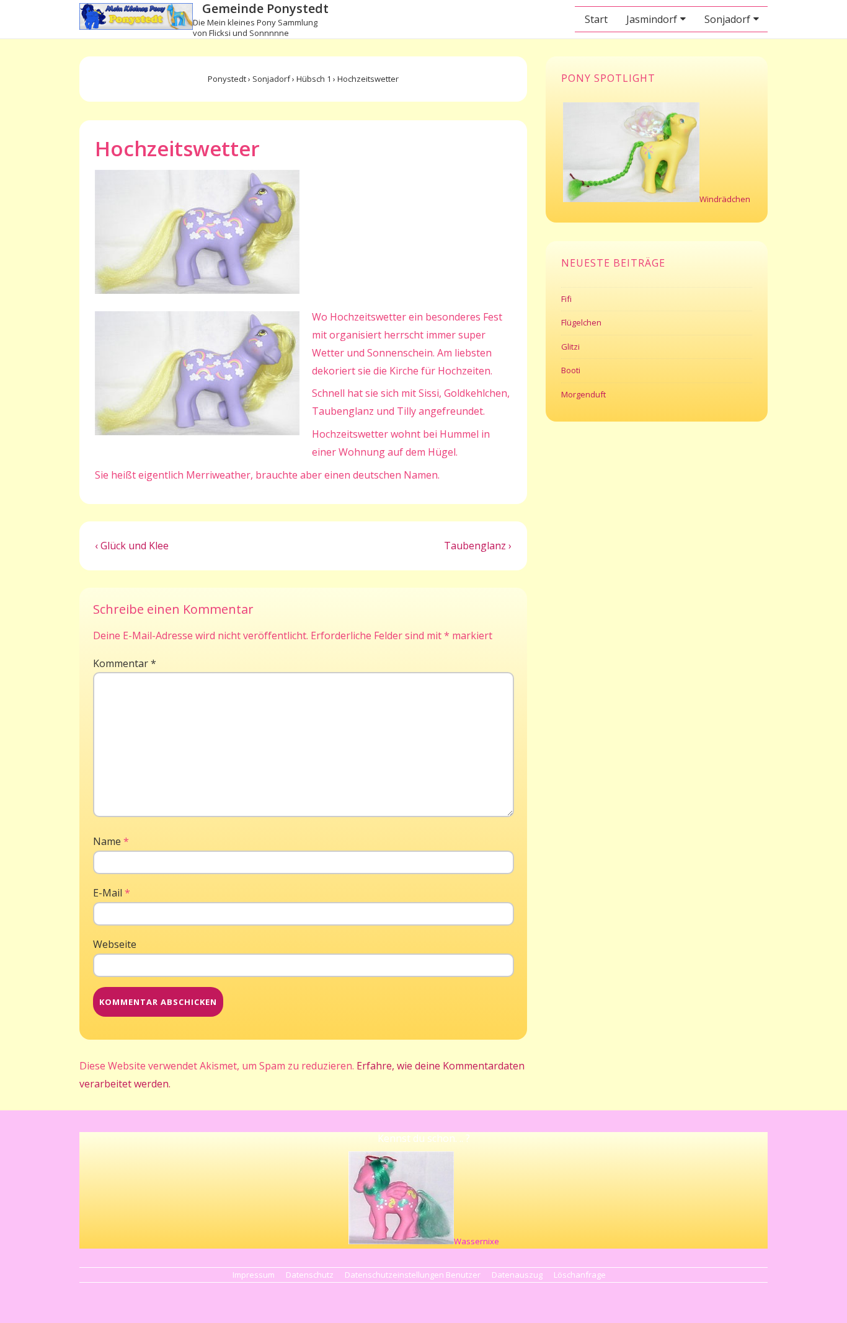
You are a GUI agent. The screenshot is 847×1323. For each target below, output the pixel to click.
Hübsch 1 (313, 78)
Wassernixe (476, 1241)
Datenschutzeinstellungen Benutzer (413, 1274)
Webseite (114, 944)
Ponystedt (227, 78)
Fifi (566, 298)
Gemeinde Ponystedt (265, 8)
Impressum (254, 1274)
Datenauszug (517, 1274)
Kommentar (124, 663)
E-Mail (107, 893)
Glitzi (570, 346)
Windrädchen (724, 199)
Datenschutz (310, 1274)
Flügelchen (581, 322)
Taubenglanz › (478, 545)
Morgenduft (583, 394)
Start (596, 19)
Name (107, 841)
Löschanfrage (580, 1274)
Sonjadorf (727, 19)
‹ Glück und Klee (132, 545)
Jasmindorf (651, 19)
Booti (570, 370)
